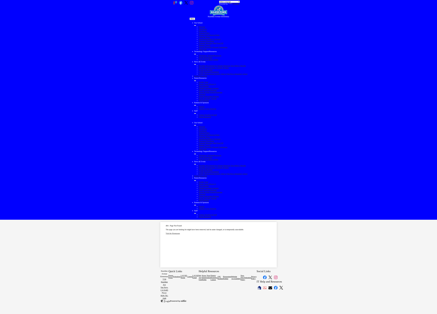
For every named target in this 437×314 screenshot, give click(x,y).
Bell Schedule (204, 86)
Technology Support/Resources (210, 56)
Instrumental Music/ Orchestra (209, 39)
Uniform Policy (204, 33)
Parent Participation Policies (209, 96)
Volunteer (202, 94)
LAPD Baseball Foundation (209, 72)
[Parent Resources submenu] (195, 80)
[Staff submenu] (195, 113)
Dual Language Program (207, 90)
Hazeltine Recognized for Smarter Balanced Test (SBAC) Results (222, 66)
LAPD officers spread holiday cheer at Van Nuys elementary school (223, 74)
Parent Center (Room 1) (207, 84)
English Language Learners (208, 88)
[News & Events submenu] (195, 64)
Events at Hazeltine (206, 70)
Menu (192, 19)
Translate (236, 4)
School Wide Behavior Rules (209, 35)
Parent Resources (205, 117)
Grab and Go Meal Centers (208, 60)
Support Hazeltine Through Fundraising (213, 47)
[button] (195, 125)
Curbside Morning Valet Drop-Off (211, 43)
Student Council (204, 45)
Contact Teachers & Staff (208, 115)
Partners (202, 107)
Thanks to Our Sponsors (207, 109)
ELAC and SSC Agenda (207, 99)
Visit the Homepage (173, 233)
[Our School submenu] (195, 25)
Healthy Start (203, 82)
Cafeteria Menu (204, 37)
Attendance (203, 29)
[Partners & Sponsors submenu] (195, 105)
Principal (202, 27)
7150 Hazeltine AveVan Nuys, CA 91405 (164, 284)
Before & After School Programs (210, 92)
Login (165, 301)
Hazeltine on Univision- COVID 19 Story (214, 68)
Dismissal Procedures (206, 41)
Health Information (205, 58)
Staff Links (203, 49)
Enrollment (203, 31)
